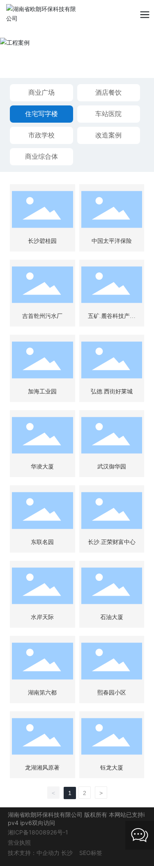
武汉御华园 (111, 467)
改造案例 (108, 135)
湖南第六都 (42, 693)
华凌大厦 (42, 467)
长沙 (67, 852)
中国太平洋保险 (112, 241)
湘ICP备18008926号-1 (38, 832)
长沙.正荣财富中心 (112, 542)
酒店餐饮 (108, 92)
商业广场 (41, 92)
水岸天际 (42, 617)
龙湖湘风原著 (42, 768)
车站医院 (108, 114)
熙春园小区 (111, 693)
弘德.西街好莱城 (112, 391)
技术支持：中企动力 (34, 852)
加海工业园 (42, 391)
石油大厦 (111, 617)
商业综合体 (41, 156)
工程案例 (35, 52)
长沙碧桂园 (42, 241)
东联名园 (42, 542)
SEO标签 (90, 852)
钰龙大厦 (111, 768)
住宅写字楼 (41, 114)
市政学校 (41, 135)
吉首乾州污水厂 (42, 316)
